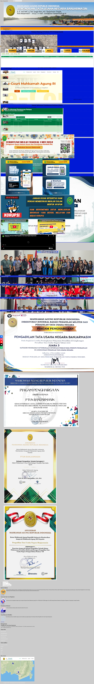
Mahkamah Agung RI (3, 631)
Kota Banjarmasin (3, 640)
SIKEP (1, 648)
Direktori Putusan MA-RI (4, 635)
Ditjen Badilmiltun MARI (4, 633)
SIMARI (2, 650)
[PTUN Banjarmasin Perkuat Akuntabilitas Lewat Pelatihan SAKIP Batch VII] (5, 103)
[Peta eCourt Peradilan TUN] (17, 669)
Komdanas (2, 646)
